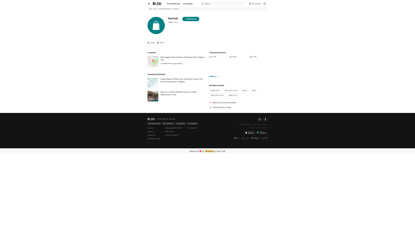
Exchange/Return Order (173, 128)
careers (150, 131)
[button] (255, 4)
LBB (150, 9)
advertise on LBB (154, 138)
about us (151, 128)
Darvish (176, 9)
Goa (155, 9)
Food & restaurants (165, 9)
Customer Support (171, 135)
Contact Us (152, 135)
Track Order (169, 131)
